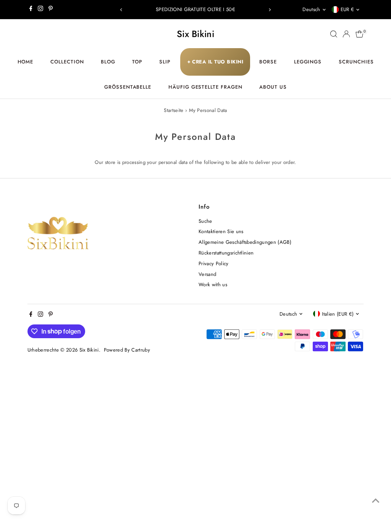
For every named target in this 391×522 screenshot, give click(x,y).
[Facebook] (30, 9)
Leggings (308, 61)
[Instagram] (40, 9)
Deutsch (311, 9)
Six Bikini (195, 34)
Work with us (213, 284)
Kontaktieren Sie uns (221, 231)
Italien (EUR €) (338, 314)
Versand (207, 274)
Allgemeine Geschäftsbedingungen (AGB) (245, 242)
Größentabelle (128, 87)
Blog (108, 61)
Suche (205, 221)
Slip (165, 61)
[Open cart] (359, 34)
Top (137, 61)
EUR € (347, 9)
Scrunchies (356, 61)
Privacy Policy (214, 263)
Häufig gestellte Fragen (205, 87)
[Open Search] (333, 34)
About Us (273, 87)
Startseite (173, 110)
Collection (67, 61)
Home (26, 61)
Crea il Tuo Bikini (215, 61)
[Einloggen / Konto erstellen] (346, 34)
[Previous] (121, 9)
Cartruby (140, 349)
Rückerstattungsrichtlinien (226, 252)
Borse (268, 61)
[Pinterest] (51, 9)
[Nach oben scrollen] (375, 501)
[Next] (269, 9)
